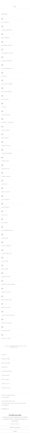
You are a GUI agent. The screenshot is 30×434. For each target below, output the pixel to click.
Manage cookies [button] (15, 424)
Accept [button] (15, 431)
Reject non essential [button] (15, 427)
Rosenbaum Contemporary (15, 3)
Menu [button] (15, 6)
